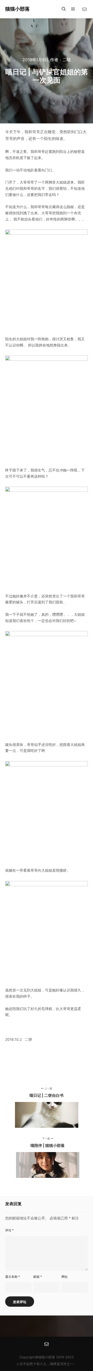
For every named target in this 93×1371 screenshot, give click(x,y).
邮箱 (37, 1277)
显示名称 (12, 1277)
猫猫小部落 (17, 9)
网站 (64, 1277)
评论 (9, 1230)
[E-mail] (84, 9)
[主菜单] (73, 9)
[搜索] (63, 9)
